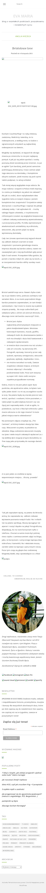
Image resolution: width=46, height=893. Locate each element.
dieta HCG (23, 831)
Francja (6, 835)
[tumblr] (29, 680)
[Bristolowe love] (22, 78)
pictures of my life (18, 839)
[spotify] (38, 680)
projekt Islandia (26, 843)
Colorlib (28, 882)
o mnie (33, 666)
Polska (6, 843)
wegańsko (36, 847)
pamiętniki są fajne (10, 801)
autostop (33, 828)
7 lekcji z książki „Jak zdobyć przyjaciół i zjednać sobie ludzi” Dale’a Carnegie (21, 774)
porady (14, 843)
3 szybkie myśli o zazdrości (13, 789)
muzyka (23, 835)
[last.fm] (28, 675)
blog (5, 831)
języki (14, 835)
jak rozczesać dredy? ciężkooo (14, 780)
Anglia (18, 36)
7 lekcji (25, 824)
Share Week (8, 847)
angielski (7, 828)
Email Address (9, 729)
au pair (24, 828)
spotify (18, 847)
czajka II (12, 831)
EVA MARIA (23, 16)
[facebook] (7, 675)
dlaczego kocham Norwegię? (14, 806)
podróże (32, 839)
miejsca (27, 36)
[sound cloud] (8, 680)
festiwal (33, 831)
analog (34, 824)
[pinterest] (20, 680)
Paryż (5, 839)
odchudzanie (33, 835)
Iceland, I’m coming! (13, 576)
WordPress (23, 885)
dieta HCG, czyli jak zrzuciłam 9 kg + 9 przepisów (22, 784)
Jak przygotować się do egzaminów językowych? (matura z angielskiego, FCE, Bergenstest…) (22, 795)
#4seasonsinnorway (11, 824)
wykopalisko (8, 850)
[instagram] (18, 675)
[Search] (42, 4)
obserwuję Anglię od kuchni (28, 579)
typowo (27, 847)
